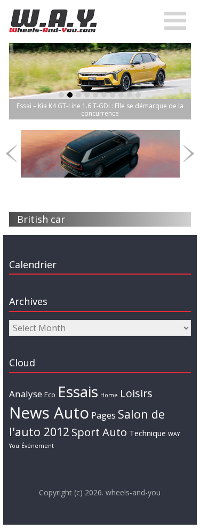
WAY (174, 434)
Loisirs (136, 393)
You (14, 445)
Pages (103, 415)
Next (188, 154)
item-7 (121, 95)
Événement (37, 445)
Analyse (25, 394)
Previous (11, 154)
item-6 (112, 95)
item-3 (87, 95)
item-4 (95, 95)
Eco (49, 394)
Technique (147, 433)
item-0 (61, 95)
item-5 (104, 95)
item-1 (70, 95)
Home (109, 395)
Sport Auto (99, 432)
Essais (78, 391)
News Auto (49, 412)
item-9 (138, 95)
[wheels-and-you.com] (53, 12)
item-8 (129, 95)
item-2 (78, 95)
